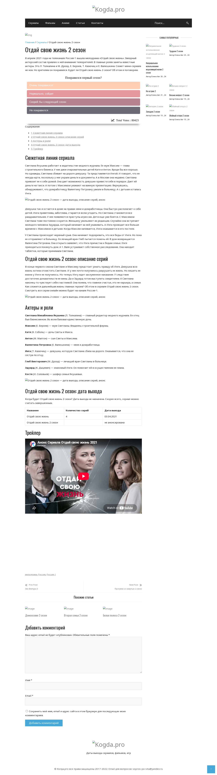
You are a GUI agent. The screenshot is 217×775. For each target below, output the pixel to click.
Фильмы (50, 22)
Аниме (65, 22)
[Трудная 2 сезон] (179, 47)
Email (29, 695)
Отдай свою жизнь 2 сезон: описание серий (57, 136)
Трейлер (37, 148)
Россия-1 (51, 574)
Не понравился (38, 110)
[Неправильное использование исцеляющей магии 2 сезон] (156, 52)
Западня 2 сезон (153, 111)
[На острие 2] (156, 86)
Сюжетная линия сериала (47, 132)
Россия (41, 574)
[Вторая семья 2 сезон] (69, 608)
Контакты (97, 22)
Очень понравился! (41, 85)
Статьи (80, 22)
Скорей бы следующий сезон (47, 101)
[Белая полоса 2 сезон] (107, 608)
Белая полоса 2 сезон (114, 615)
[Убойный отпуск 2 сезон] (179, 109)
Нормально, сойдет (41, 93)
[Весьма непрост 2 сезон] (179, 88)
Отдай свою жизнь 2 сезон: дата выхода (55, 144)
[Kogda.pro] (108, 9)
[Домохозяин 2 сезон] (30, 608)
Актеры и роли (41, 140)
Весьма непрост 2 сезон (179, 95)
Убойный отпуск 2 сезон (179, 115)
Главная (29, 42)
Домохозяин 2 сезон (36, 615)
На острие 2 (151, 91)
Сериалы (33, 22)
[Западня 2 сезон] (156, 107)
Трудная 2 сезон (176, 51)
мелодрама (31, 574)
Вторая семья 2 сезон (76, 615)
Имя (28, 680)
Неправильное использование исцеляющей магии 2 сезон (154, 67)
